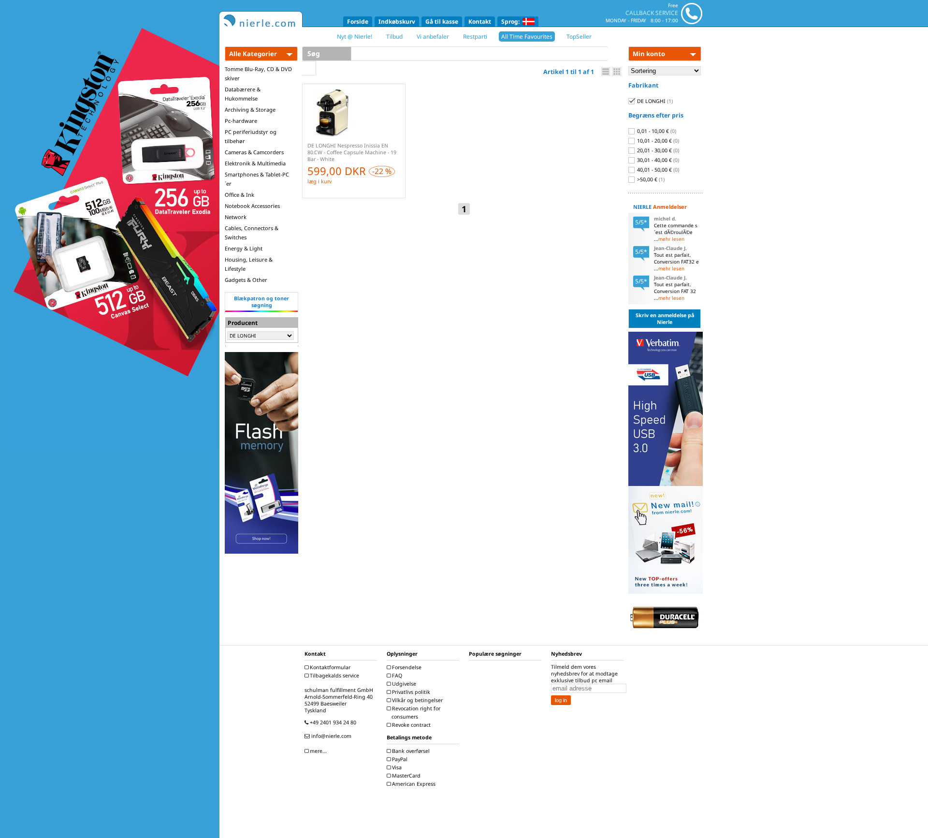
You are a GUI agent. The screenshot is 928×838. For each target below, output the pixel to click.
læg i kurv (319, 181)
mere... (317, 751)
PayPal (399, 759)
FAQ (396, 675)
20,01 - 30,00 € (657, 150)
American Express (413, 783)
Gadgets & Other (246, 279)
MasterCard (405, 775)
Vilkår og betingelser (417, 700)
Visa (396, 767)
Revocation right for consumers (415, 712)
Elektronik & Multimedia (255, 163)
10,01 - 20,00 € (657, 140)
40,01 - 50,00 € (657, 169)
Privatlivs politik (410, 692)
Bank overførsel (410, 751)
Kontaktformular (329, 667)
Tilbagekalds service (333, 675)
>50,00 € (650, 179)
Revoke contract (411, 724)
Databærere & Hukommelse (243, 94)
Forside (357, 21)
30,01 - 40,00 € (657, 160)
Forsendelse (406, 667)
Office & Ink (239, 194)
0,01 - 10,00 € (656, 131)
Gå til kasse (441, 21)
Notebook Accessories (252, 205)
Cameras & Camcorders (254, 152)
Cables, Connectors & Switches (251, 232)
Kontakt (479, 21)
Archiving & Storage (250, 109)
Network (235, 217)
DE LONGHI (654, 101)
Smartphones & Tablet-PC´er (257, 179)
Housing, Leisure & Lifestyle (249, 264)
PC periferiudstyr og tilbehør (250, 136)
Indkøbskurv (396, 21)
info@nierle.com (330, 736)
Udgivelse (403, 683)
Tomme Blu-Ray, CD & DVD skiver (258, 73)
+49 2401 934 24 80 (332, 722)
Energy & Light (243, 248)
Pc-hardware (241, 120)
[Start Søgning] (309, 68)
